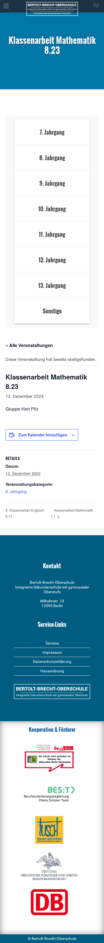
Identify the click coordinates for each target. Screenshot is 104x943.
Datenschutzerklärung (52, 661)
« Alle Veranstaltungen (29, 345)
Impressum (52, 652)
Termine (52, 643)
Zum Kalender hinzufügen (42, 434)
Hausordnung (52, 671)
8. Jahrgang (16, 491)
